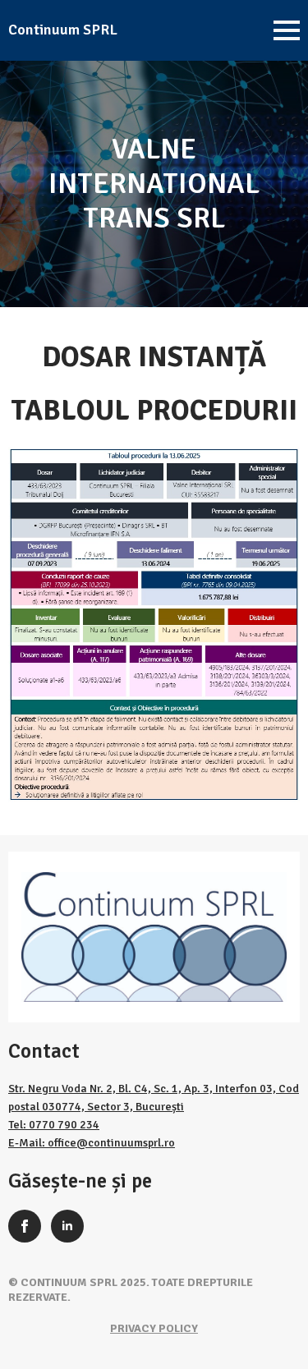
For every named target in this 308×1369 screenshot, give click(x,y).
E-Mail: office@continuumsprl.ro (91, 1143)
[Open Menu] (287, 30)
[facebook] (24, 1226)
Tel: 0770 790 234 (53, 1125)
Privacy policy (154, 1328)
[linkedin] (67, 1226)
